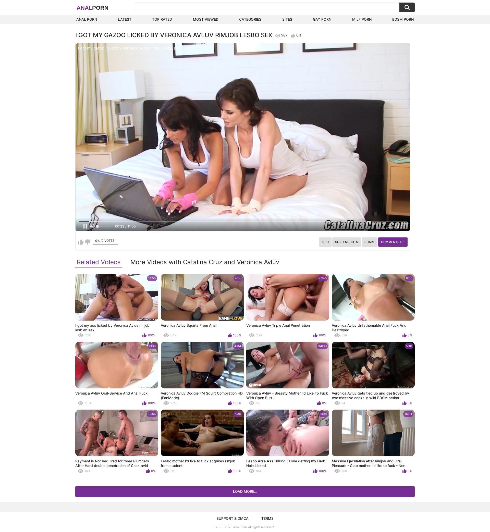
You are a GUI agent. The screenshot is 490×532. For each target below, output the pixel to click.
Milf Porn (362, 19)
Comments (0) (393, 242)
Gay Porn (322, 19)
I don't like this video (87, 242)
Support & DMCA (232, 518)
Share (369, 242)
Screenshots (346, 242)
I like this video (80, 242)
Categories (250, 19)
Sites (287, 19)
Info (325, 242)
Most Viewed (205, 19)
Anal (92, 8)
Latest (124, 19)
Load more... (245, 491)
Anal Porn (86, 19)
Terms (267, 518)
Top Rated (162, 19)
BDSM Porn (403, 19)
